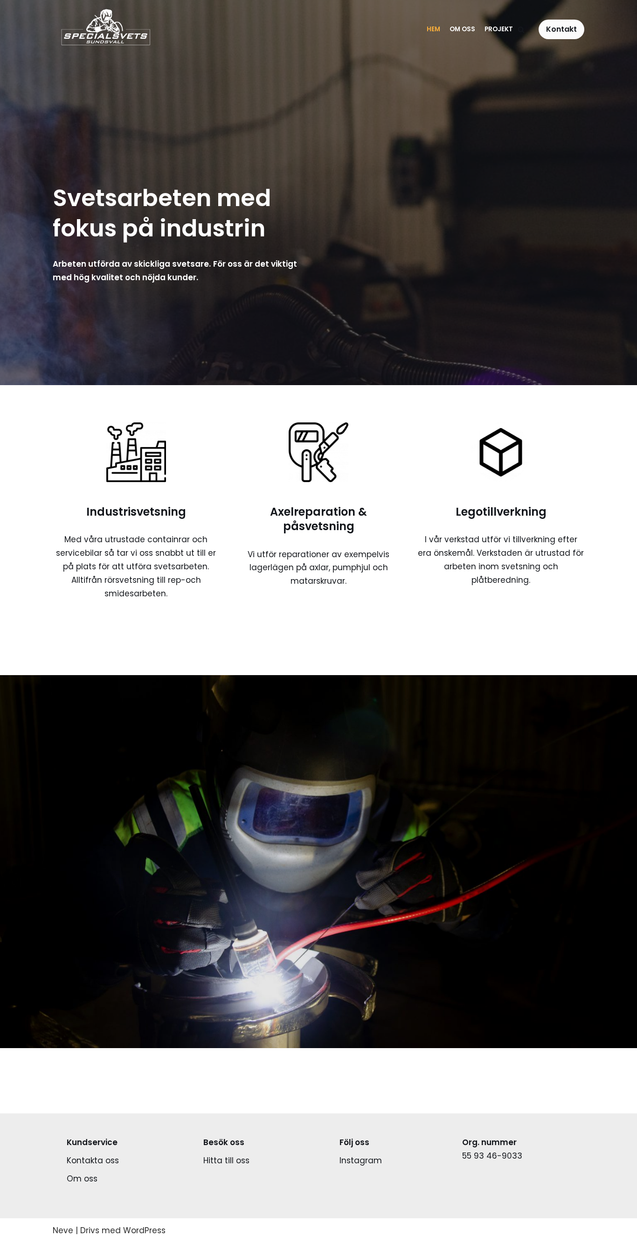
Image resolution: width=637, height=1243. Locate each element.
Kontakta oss (93, 1160)
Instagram (360, 1160)
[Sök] (521, 29)
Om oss (462, 29)
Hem (433, 29)
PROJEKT (499, 29)
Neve (63, 1230)
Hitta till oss (226, 1160)
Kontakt (561, 29)
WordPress (144, 1230)
